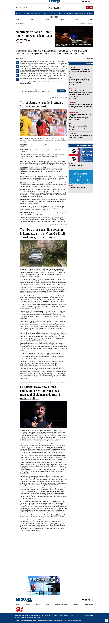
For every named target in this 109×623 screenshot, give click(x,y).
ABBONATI (89, 7)
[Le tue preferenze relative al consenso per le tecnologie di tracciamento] (106, 620)
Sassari (17, 19)
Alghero (32, 19)
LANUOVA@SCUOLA (68, 13)
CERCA (91, 13)
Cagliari (47, 19)
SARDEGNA (26, 13)
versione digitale (25, 83)
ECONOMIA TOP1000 (80, 13)
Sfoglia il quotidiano (23, 7)
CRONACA (46, 13)
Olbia (76, 19)
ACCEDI (83, 7)
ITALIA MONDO (34, 13)
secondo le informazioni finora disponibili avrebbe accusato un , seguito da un (42, 437)
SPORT (40, 13)
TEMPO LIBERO (54, 13)
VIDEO (60, 13)
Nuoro (62, 19)
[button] (43, 585)
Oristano (91, 19)
